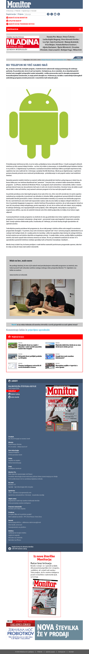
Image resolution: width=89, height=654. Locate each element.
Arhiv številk (15, 397)
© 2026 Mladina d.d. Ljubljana (24, 652)
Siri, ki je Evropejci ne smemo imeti (19, 438)
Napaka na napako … (14, 460)
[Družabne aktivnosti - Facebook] (47, 14)
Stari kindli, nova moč (15, 525)
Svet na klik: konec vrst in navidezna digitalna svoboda (25, 479)
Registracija (11, 14)
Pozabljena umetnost (14, 468)
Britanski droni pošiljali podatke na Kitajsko (30, 357)
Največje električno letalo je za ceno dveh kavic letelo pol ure (68, 346)
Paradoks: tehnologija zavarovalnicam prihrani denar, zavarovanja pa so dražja (33, 476)
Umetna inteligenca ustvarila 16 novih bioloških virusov (29, 366)
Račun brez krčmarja (14, 463)
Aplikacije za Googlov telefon (17, 533)
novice (20, 342)
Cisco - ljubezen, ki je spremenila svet (19, 492)
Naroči (14, 325)
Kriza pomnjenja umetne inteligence (19, 503)
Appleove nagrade (14, 535)
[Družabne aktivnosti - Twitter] (51, 14)
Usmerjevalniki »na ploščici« (17, 527)
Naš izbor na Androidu (15, 537)
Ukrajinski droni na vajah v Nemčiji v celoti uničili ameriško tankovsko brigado (30, 347)
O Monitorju (9, 11)
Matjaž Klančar (46, 60)
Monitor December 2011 (59, 60)
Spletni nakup (15, 21)
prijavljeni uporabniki (39, 329)
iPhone (79, 60)
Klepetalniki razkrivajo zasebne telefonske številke (24, 500)
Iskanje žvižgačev (13, 452)
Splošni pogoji (50, 652)
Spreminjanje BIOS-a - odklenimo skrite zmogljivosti (24, 522)
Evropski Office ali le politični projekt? (20, 514)
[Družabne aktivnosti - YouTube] (54, 14)
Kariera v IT (12, 484)
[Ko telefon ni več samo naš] (38, 123)
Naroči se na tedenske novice (22, 24)
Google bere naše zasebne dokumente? (65, 357)
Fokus (79, 57)
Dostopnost (61, 652)
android (73, 60)
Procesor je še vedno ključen (17, 509)
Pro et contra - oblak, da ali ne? (17, 447)
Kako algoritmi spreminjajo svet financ (20, 474)
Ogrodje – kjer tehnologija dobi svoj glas (20, 487)
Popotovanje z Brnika (14, 444)
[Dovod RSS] (58, 14)
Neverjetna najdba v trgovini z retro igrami (66, 366)
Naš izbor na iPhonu (14, 540)
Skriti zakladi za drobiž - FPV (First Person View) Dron (25, 517)
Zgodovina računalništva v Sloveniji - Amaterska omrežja (26, 495)
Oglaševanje (26, 11)
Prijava (20, 14)
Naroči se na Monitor (18, 18)
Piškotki (17, 11)
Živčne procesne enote (15, 455)
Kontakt (33, 11)
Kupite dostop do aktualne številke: (23, 547)
